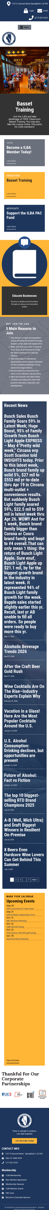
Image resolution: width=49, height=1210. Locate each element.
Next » (35, 880)
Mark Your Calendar (20, 896)
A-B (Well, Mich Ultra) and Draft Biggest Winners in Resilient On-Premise (23, 827)
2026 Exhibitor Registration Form (21, 915)
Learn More (11, 161)
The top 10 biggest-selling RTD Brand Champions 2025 (21, 800)
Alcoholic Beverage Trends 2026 (21, 649)
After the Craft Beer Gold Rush (22, 669)
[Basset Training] (24, 91)
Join (10, 142)
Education (13, 175)
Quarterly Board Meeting (17, 939)
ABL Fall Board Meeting (17, 921)
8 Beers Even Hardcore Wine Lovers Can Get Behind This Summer (24, 857)
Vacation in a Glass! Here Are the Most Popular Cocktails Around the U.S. (22, 718)
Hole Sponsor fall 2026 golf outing (21, 933)
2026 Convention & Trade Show (20, 909)
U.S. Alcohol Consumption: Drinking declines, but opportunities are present (24, 750)
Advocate (13, 208)
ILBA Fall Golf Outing (15, 927)
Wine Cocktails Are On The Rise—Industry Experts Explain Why (24, 691)
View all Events (13, 1060)
